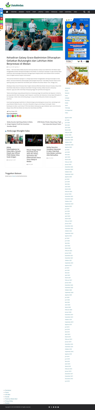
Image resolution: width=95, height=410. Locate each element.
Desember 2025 (69, 137)
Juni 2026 (67, 122)
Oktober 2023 (68, 201)
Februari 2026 (68, 132)
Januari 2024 (68, 194)
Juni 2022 (67, 240)
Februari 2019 (68, 339)
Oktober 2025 (68, 142)
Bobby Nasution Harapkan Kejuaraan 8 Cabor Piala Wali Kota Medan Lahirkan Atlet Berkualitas (54, 151)
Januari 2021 (68, 282)
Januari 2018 (68, 371)
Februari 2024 (68, 191)
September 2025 (69, 144)
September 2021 (69, 263)
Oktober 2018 (68, 349)
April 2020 (67, 304)
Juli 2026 (67, 120)
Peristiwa (13, 12)
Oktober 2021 (68, 260)
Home (7, 392)
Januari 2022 (68, 253)
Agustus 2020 (68, 295)
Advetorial (67, 88)
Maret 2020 (68, 307)
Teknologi (54, 12)
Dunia (47, 12)
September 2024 (69, 174)
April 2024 (67, 186)
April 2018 (67, 364)
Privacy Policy (9, 401)
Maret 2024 (68, 189)
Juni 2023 (67, 211)
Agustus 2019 (68, 324)
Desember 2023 (69, 196)
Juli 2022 (67, 238)
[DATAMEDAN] (7, 12)
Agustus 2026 (68, 117)
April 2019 (67, 334)
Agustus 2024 (68, 176)
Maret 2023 (68, 218)
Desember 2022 (69, 226)
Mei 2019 (67, 332)
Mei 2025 (67, 154)
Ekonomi (21, 12)
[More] (20, 116)
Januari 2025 (68, 164)
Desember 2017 (69, 373)
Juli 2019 (67, 327)
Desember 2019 (69, 314)
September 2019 (69, 322)
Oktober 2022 (68, 231)
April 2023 (67, 216)
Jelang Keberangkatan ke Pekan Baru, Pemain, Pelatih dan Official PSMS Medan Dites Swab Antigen (14, 152)
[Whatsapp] (15, 116)
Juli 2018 (67, 356)
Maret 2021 (68, 277)
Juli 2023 (67, 208)
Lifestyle (40, 12)
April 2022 (67, 245)
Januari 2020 (68, 312)
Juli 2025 (67, 149)
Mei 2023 (67, 213)
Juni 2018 (67, 359)
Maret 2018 (68, 366)
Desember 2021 (69, 255)
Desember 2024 (69, 167)
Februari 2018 (68, 368)
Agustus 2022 (68, 236)
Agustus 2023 (68, 206)
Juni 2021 (67, 270)
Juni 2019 (67, 329)
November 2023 (69, 199)
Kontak (7, 397)
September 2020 (69, 292)
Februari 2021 (68, 280)
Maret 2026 (68, 130)
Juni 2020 (67, 300)
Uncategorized (68, 110)
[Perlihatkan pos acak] (88, 12)
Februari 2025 (68, 162)
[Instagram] (18, 116)
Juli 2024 (67, 179)
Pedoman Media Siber (11, 399)
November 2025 (69, 139)
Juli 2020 (67, 297)
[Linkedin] (1, 15)
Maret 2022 (68, 248)
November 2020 (69, 287)
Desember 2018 (69, 344)
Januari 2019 (68, 341)
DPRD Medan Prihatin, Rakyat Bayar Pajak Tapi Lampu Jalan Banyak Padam (49, 123)
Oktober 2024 (68, 172)
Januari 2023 (68, 223)
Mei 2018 (67, 361)
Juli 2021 (67, 268)
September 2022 (69, 233)
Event (61, 12)
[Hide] (0, 30)
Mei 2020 (67, 302)
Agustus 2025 (68, 147)
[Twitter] (10, 116)
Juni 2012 (67, 381)
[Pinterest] (13, 116)
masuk (14, 176)
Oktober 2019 (68, 319)
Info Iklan (7, 394)
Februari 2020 (68, 309)
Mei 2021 (67, 272)
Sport (34, 12)
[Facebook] (8, 116)
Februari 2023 (68, 221)
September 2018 (69, 351)
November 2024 (69, 169)
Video (75, 12)
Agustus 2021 (68, 265)
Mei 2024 (67, 184)
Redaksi (7, 403)
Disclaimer (8, 390)
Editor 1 (18, 67)
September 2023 (69, 204)
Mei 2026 (67, 125)
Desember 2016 (69, 378)
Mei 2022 (67, 243)
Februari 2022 (68, 250)
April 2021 (67, 275)
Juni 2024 (67, 181)
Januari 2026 (68, 135)
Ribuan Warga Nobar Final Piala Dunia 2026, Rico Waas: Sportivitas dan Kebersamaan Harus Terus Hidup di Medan (34, 155)
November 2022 (69, 228)
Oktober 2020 (68, 290)
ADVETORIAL (68, 12)
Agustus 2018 (68, 354)
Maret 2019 (68, 336)
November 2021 (69, 258)
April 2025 (67, 157)
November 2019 (69, 317)
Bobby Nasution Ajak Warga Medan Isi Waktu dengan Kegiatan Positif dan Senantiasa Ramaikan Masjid (20, 124)
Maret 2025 (68, 159)
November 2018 (69, 346)
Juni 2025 (67, 152)
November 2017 (69, 376)
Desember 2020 (69, 285)
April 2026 (67, 127)
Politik (28, 12)
